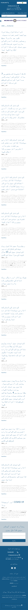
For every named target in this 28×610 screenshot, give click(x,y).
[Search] (2, 16)
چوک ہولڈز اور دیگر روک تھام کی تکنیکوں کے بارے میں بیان (13, 280)
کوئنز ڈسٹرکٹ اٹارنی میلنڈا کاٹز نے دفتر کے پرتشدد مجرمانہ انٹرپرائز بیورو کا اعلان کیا (13, 145)
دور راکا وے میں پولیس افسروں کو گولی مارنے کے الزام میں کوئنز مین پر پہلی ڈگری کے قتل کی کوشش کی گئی (13, 434)
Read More (3, 65)
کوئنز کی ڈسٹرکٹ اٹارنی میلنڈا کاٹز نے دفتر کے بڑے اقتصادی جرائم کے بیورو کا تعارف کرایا (13, 313)
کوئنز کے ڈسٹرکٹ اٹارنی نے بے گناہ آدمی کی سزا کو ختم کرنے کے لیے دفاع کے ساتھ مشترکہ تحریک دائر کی (13, 111)
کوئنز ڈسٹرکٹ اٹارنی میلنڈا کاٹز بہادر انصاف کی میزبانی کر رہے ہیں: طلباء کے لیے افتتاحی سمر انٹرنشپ (12, 183)
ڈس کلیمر (14, 586)
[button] (22, 3)
